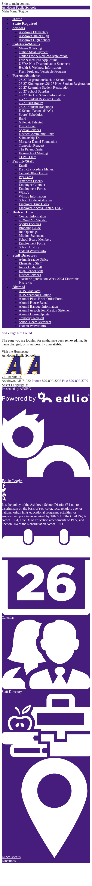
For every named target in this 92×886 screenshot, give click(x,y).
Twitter (4, 490)
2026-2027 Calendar (33, 220)
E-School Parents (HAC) (36, 110)
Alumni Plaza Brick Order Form (40, 299)
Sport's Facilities (30, 224)
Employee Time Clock (34, 204)
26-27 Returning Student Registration (44, 87)
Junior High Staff (30, 267)
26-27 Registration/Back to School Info (45, 80)
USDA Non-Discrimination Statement (44, 63)
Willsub (24, 192)
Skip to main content (16, 3)
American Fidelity (31, 181)
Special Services (30, 130)
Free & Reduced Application (38, 60)
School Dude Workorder (35, 200)
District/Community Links (36, 134)
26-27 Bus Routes (31, 103)
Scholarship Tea (29, 138)
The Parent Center (31, 149)
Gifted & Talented (31, 122)
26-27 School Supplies (34, 91)
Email (23, 165)
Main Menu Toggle (15, 11)
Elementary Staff (30, 263)
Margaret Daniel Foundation (38, 141)
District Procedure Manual (36, 169)
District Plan (27, 126)
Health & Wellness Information (40, 67)
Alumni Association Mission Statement (45, 310)
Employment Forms (32, 188)
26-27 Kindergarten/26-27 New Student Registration (54, 83)
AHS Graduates (29, 291)
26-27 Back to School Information (42, 95)
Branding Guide (30, 228)
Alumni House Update (34, 314)
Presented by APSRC (16, 389)
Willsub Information (32, 196)
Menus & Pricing (30, 48)
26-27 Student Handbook (36, 107)
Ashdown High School (34, 40)
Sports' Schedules (31, 114)
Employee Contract (32, 185)
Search (4, 498)
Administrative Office (33, 259)
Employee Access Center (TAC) (40, 208)
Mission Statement (31, 235)
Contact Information (32, 216)
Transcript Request (31, 145)
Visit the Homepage (15, 351)
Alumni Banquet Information (38, 306)
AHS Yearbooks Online (35, 295)
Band (22, 118)
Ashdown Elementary (33, 32)
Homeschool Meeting (33, 153)
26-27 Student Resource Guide (40, 99)
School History (29, 247)
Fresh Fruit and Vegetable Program (42, 71)
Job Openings (28, 232)
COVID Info (27, 157)
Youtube (4, 494)
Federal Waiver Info (32, 251)
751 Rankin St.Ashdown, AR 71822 (16, 379)
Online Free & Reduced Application (43, 56)
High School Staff (31, 271)
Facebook (4, 485)
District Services (30, 275)
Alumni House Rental (33, 302)
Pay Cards (26, 177)
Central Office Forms (33, 173)
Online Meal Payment (33, 52)
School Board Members (35, 239)
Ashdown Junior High (34, 36)
